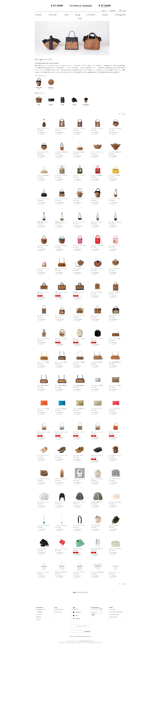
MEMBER (112, 10)
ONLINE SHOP (113, 617)
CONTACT (39, 614)
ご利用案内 (39, 612)
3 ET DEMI (112, 609)
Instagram (77, 612)
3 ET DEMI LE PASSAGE (116, 612)
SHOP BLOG (58, 612)
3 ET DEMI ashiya (114, 614)
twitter (76, 615)
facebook (77, 618)
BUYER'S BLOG (59, 609)
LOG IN (104, 10)
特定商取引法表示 (40, 609)
